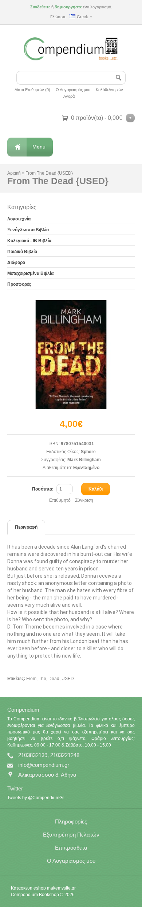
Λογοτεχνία (19, 218)
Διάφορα (16, 262)
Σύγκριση (84, 500)
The (42, 678)
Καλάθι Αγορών (109, 90)
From (31, 678)
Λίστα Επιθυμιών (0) (32, 90)
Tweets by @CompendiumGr (35, 797)
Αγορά (69, 96)
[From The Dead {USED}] (71, 354)
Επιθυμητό (60, 500)
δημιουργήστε (68, 7)
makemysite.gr (61, 888)
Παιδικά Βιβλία (22, 251)
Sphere (88, 451)
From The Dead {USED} (49, 173)
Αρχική (14, 173)
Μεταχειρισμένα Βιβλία (30, 273)
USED (68, 678)
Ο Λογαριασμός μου (73, 90)
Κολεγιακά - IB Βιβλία (29, 240)
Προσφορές (19, 284)
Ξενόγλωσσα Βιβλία (28, 229)
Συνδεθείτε (40, 7)
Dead (53, 678)
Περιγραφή (26, 527)
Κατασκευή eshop (28, 888)
